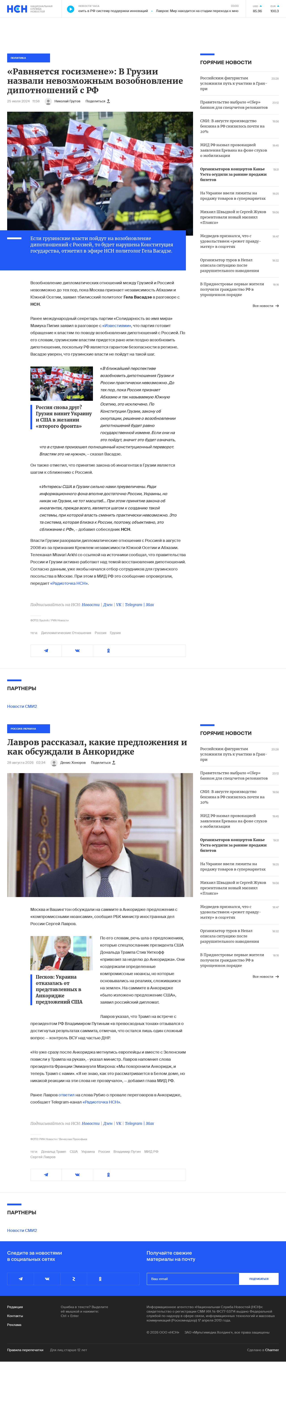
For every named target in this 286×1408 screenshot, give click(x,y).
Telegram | (135, 604)
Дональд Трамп (53, 1151)
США (74, 1151)
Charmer (272, 1350)
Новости (91, 604)
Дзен (108, 604)
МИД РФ (151, 1151)
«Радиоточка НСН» (69, 583)
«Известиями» (116, 325)
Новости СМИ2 (22, 706)
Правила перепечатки (25, 1350)
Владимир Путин (127, 1151)
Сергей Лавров (43, 1157)
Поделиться (95, 101)
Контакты (15, 1316)
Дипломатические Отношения (66, 633)
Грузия (115, 633)
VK (118, 604)
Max (150, 604)
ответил (67, 1095)
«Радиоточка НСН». (102, 1102)
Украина (88, 1151)
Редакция (15, 1307)
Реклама (14, 1325)
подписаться (259, 1278)
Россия (100, 633)
